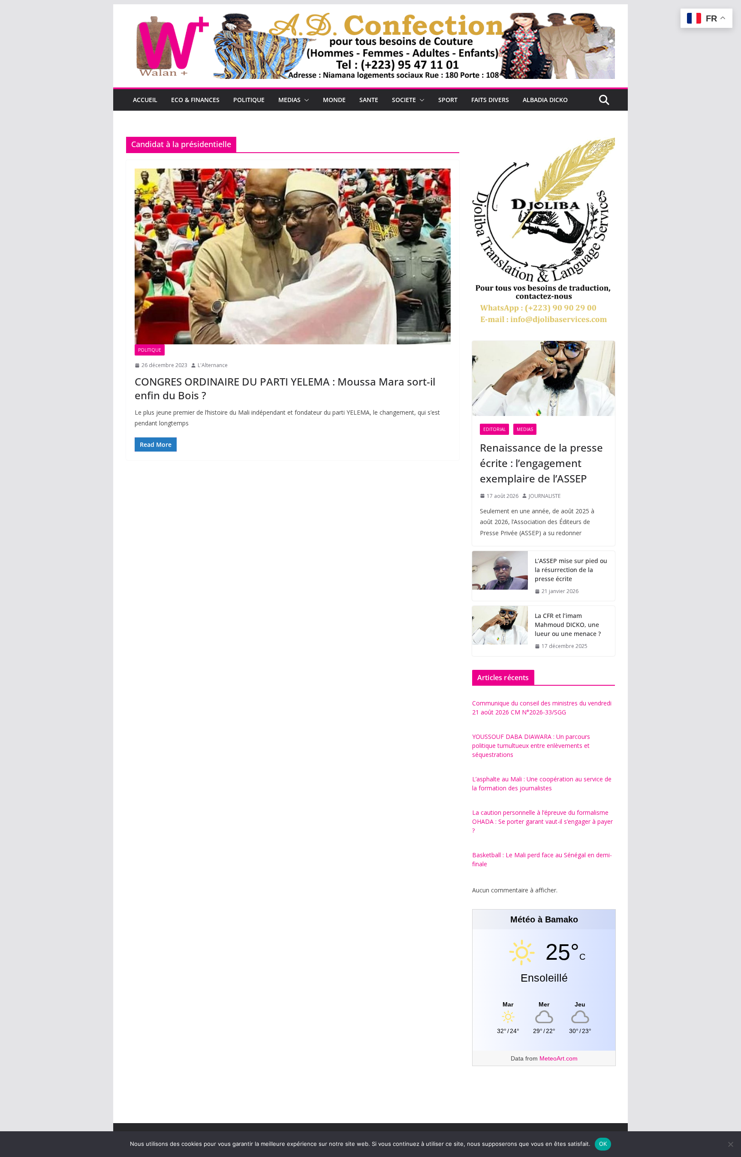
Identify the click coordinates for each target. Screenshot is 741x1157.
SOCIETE (404, 100)
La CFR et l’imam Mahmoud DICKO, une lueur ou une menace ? (568, 625)
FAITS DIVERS (490, 100)
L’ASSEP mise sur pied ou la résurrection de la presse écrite (571, 570)
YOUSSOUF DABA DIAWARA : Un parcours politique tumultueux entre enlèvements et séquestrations (531, 745)
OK (603, 1143)
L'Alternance (213, 365)
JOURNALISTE (544, 496)
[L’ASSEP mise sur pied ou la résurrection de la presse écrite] (500, 576)
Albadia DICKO (545, 100)
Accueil (145, 100)
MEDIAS (289, 100)
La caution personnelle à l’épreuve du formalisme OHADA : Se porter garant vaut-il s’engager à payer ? (542, 821)
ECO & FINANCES (195, 100)
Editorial (494, 429)
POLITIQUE (249, 100)
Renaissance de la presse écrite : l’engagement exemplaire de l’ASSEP (541, 462)
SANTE (368, 100)
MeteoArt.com (558, 1058)
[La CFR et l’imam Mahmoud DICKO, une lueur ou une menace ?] (500, 631)
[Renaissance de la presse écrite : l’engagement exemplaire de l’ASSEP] (543, 378)
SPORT (448, 100)
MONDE (334, 100)
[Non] (730, 1144)
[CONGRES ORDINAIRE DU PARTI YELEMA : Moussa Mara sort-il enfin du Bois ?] (293, 256)
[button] (305, 100)
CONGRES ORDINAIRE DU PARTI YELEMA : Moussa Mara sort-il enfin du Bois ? (285, 388)
